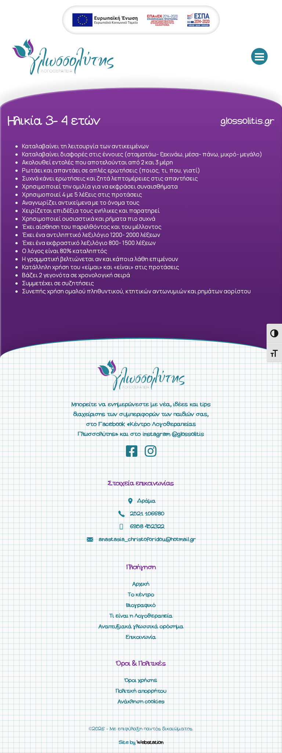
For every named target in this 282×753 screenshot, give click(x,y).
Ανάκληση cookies (141, 702)
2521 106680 (147, 514)
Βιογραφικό (141, 605)
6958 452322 (147, 527)
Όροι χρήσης (141, 680)
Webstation (150, 742)
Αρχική (141, 584)
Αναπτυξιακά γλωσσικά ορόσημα (141, 627)
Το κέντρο (141, 595)
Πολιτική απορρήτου (141, 691)
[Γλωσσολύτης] (62, 56)
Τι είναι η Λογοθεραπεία (141, 616)
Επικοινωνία (141, 637)
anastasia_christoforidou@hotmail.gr (147, 539)
